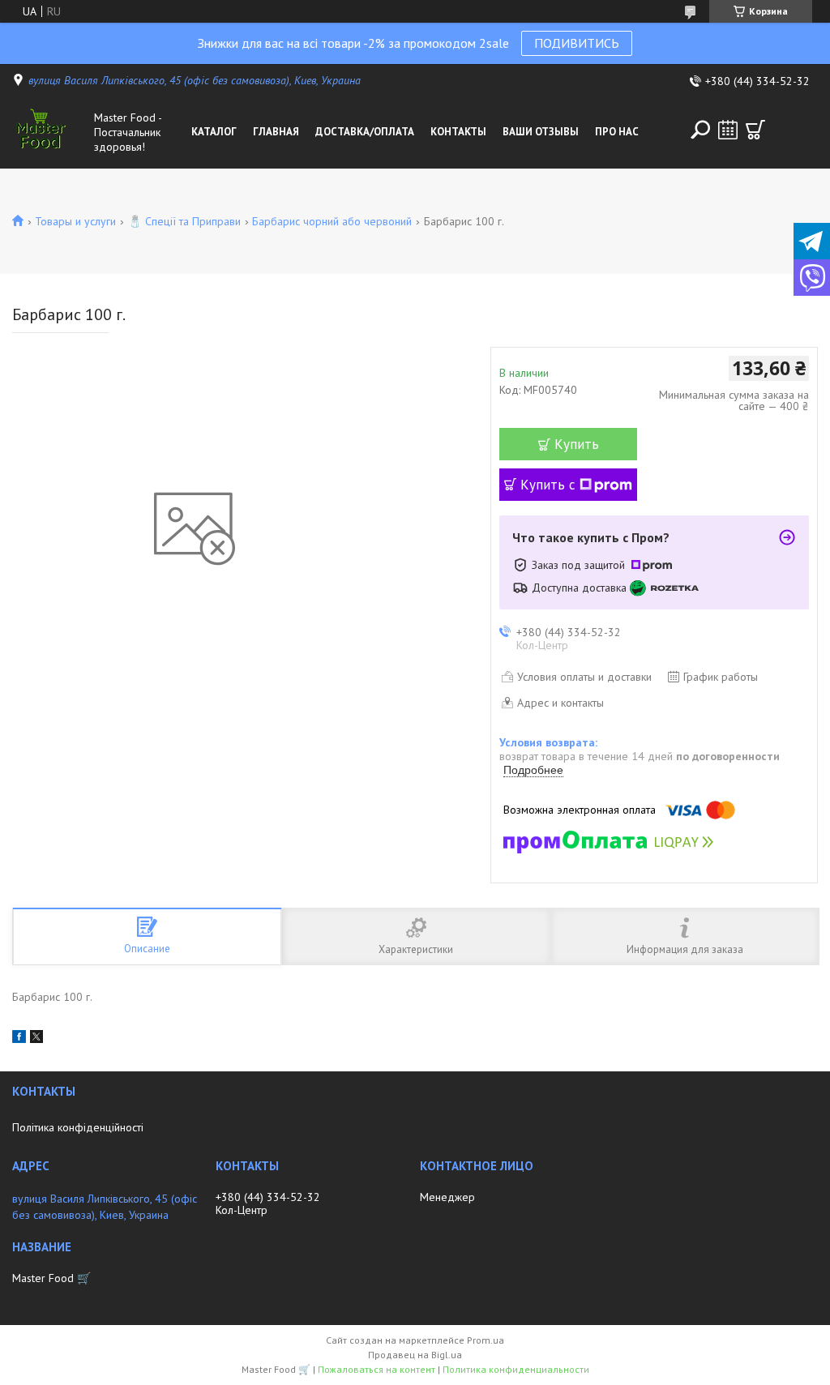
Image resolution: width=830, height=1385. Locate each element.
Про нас (617, 132)
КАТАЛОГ (214, 132)
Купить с (547, 485)
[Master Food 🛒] (50, 132)
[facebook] (19, 1039)
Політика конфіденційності (77, 1127)
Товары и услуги (75, 221)
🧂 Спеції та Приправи (184, 221)
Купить (576, 444)
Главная (276, 132)
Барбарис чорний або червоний (332, 221)
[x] (36, 1039)
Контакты (458, 132)
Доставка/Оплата (364, 132)
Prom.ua (485, 1340)
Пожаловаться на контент (376, 1369)
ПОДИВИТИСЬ (576, 43)
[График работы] (728, 129)
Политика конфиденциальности (516, 1369)
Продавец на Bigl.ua (415, 1355)
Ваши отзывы (541, 132)
